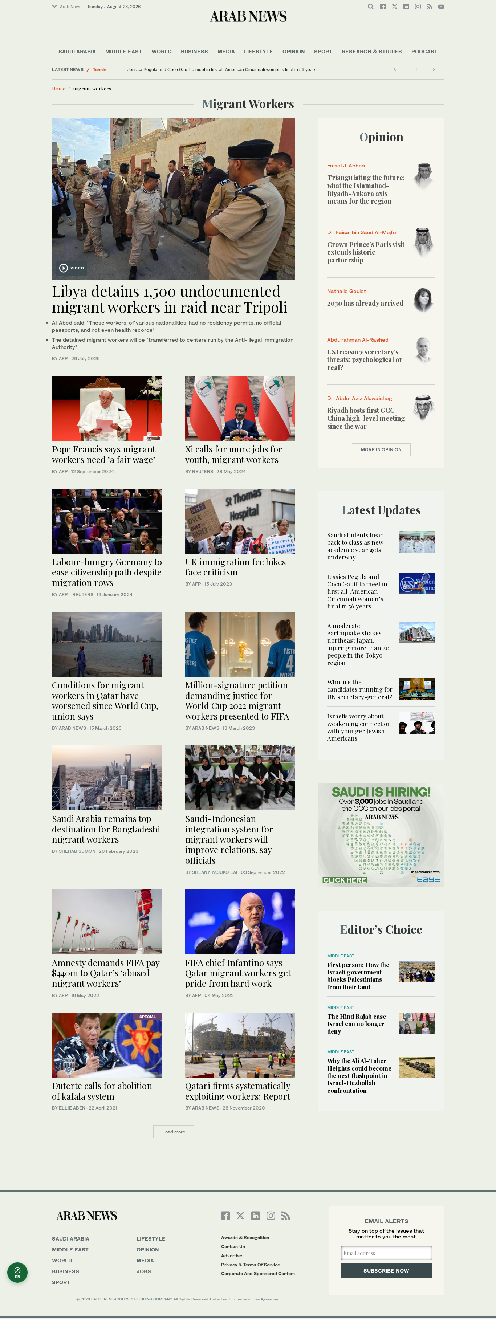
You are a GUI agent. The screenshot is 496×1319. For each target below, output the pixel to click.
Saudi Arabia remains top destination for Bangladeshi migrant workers (106, 829)
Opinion (293, 51)
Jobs (144, 1271)
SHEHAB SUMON (77, 851)
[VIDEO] (173, 198)
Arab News (70, 6)
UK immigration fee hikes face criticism (235, 567)
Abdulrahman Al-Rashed (358, 340)
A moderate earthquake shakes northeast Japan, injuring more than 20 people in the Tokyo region (358, 644)
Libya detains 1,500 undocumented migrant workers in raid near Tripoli (169, 298)
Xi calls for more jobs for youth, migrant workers (233, 454)
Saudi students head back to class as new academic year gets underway (355, 546)
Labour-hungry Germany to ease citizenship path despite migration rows (107, 572)
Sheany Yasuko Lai (214, 872)
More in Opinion (381, 449)
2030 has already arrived (365, 303)
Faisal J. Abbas (346, 165)
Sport (323, 51)
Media (226, 51)
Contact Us (233, 1246)
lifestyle (151, 1238)
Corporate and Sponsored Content (258, 1273)
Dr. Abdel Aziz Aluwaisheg (359, 398)
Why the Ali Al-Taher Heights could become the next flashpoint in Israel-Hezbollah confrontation (359, 1075)
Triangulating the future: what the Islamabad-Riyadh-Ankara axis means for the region (366, 189)
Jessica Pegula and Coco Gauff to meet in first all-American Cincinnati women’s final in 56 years (221, 69)
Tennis (99, 69)
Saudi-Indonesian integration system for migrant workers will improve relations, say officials (229, 839)
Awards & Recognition (245, 1237)
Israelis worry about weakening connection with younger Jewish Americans (359, 727)
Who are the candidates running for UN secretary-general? (360, 689)
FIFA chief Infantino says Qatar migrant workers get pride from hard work (238, 973)
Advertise (231, 1255)
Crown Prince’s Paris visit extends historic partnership (365, 252)
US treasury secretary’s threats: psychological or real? (364, 359)
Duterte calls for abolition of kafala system (102, 1091)
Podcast (424, 51)
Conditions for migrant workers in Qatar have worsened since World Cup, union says (105, 700)
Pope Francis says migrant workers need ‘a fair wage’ (103, 454)
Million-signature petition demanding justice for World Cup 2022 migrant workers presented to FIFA (237, 700)
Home (58, 88)
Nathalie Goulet (346, 291)
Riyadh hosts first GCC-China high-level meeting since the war (366, 418)
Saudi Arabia (77, 51)
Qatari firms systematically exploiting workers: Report (237, 1091)
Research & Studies (372, 51)
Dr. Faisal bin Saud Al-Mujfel (362, 232)
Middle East (123, 51)
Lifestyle (258, 51)
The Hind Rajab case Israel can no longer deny (356, 1023)
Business (194, 51)
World (161, 51)
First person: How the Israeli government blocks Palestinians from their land (358, 976)
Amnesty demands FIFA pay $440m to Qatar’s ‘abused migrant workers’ (105, 973)
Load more (173, 1132)
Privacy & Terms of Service (250, 1264)
